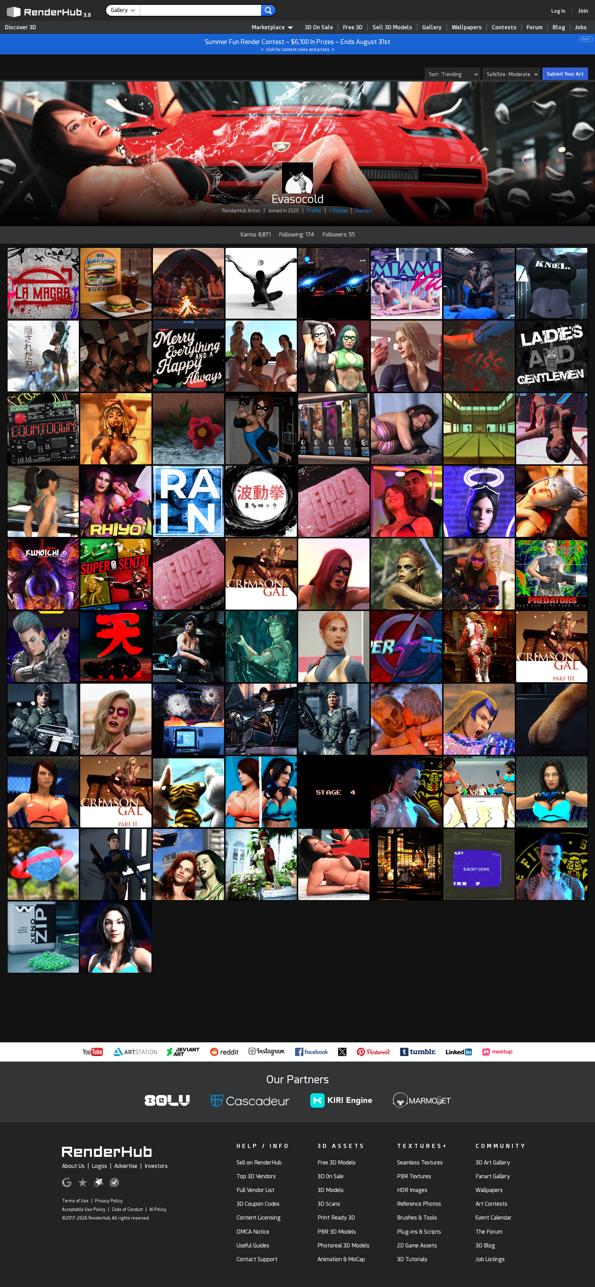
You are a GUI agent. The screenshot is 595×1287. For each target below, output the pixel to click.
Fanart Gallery (493, 1176)
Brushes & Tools (417, 1217)
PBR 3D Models (336, 1231)
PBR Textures (414, 1176)
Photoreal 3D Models (343, 1245)
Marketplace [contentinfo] (268, 27)
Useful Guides (253, 1245)
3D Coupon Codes (258, 1204)
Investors (156, 1166)
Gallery (432, 27)
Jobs (581, 27)
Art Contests (491, 1204)
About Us (73, 1166)
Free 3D (353, 27)
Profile (314, 210)
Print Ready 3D (336, 1217)
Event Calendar (494, 1217)
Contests (504, 27)
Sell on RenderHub (259, 1162)
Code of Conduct (127, 1209)
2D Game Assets (417, 1245)
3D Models (330, 1190)
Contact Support (257, 1259)
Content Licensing (259, 1217)
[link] (560, 11)
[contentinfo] (125, 10)
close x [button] (586, 39)
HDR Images (412, 1190)
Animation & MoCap (341, 1259)
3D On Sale (319, 27)
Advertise (125, 1166)
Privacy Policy (109, 1201)
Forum (534, 27)
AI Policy (157, 1209)
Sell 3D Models (392, 27)
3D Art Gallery (493, 1162)
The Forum (489, 1231)
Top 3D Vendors (256, 1176)
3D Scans (328, 1204)
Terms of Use (75, 1201)
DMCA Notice (253, 1231)
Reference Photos (419, 1204)
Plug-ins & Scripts (419, 1231)
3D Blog (485, 1245)
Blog (559, 27)
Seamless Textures (420, 1162)
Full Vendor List (255, 1190)
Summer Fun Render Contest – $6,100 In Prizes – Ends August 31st (398, 44)
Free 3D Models (336, 1162)
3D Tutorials (412, 1259)
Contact (364, 210)
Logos (99, 1166)
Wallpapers (467, 27)
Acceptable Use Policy (83, 1209)
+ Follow (338, 210)
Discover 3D (20, 27)
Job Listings (490, 1259)
